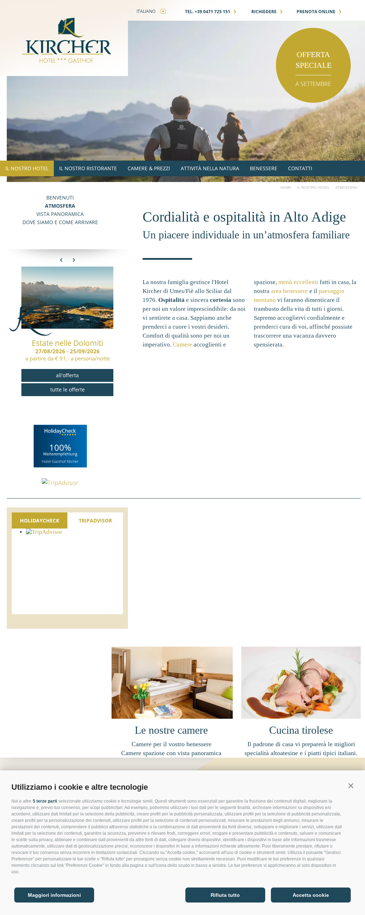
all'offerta (67, 375)
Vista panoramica (60, 214)
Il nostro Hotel (26, 168)
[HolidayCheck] (60, 446)
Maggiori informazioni (54, 895)
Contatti (300, 168)
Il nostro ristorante (88, 168)
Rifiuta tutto (225, 895)
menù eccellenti (298, 282)
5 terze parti (45, 801)
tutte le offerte (67, 389)
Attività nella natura (210, 168)
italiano (146, 11)
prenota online (319, 12)
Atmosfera (60, 205)
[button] (351, 785)
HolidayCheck (39, 520)
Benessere (263, 168)
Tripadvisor (95, 520)
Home (286, 187)
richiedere (267, 12)
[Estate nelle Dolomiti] (67, 326)
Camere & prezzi (149, 168)
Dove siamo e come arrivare (60, 222)
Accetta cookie (311, 895)
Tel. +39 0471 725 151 (211, 12)
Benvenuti (60, 197)
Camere (182, 344)
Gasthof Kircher (64, 38)
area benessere (289, 291)
